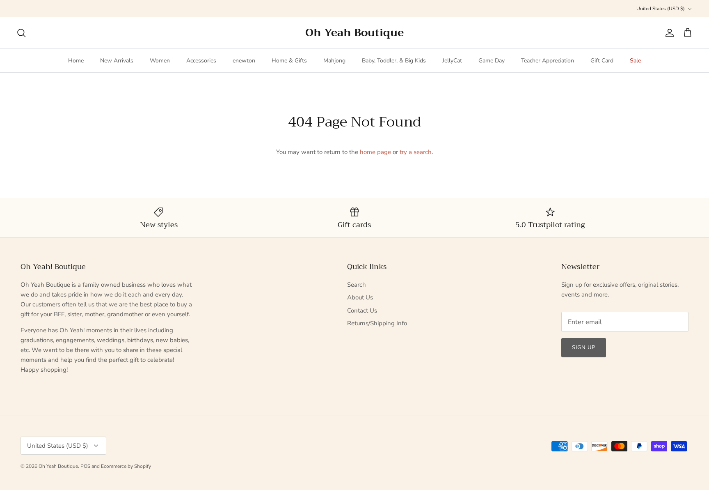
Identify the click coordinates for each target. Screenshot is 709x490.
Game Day (491, 60)
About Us (360, 297)
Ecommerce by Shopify (126, 466)
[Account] (668, 33)
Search (356, 285)
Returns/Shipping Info (377, 323)
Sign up (583, 347)
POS (85, 466)
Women (160, 60)
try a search (416, 152)
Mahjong (334, 60)
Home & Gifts (289, 60)
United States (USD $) (660, 8)
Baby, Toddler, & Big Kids (394, 60)
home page (375, 152)
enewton (244, 60)
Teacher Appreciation (547, 60)
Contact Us (362, 310)
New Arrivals (116, 60)
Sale (635, 60)
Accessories (201, 60)
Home (76, 60)
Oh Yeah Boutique (58, 466)
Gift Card (601, 60)
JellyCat (452, 60)
